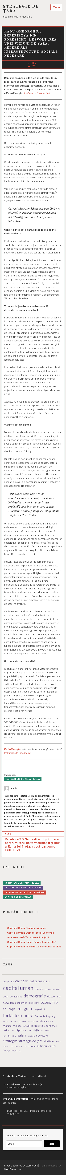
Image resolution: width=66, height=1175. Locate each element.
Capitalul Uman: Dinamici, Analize (26, 928)
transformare (11, 826)
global (7, 802)
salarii (22, 1035)
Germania (40, 1016)
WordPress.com (12, 1169)
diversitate (31, 799)
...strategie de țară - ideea (23, 779)
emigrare (25, 1008)
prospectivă (18, 816)
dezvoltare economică (15, 1002)
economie (49, 1002)
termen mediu (35, 823)
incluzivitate (18, 802)
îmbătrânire (12, 1051)
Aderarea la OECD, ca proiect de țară (28, 937)
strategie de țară (30, 1041)
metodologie (42, 802)
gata (52, 1143)
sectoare (18, 819)
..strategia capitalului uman (23, 887)
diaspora (33, 1002)
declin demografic (12, 996)
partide (39, 809)
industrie (7, 1021)
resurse (56, 816)
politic (6, 1030)
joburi (24, 1022)
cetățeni (23, 796)
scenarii (8, 819)
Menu (56, 7)
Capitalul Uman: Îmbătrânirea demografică (31, 942)
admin (14, 788)
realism (47, 816)
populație (33, 1030)
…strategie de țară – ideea (21, 883)
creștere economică (53, 989)
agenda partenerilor (18, 897)
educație (9, 1009)
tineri (43, 1046)
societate (42, 1035)
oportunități (50, 1025)
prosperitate (45, 1031)
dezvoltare (54, 996)
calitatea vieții (40, 981)
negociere (21, 806)
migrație (7, 1025)
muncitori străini (21, 1025)
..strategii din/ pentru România (24, 892)
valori (22, 826)
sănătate (49, 1041)
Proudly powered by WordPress (21, 1165)
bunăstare (8, 981)
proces (7, 816)
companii (39, 989)
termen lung (20, 823)
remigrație (9, 1035)
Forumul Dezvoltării (17, 1098)
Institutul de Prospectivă (37, 93)
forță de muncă (18, 1015)
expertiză (43, 799)
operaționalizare (12, 809)
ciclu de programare (39, 796)
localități (31, 1022)
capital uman (18, 988)
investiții (17, 1022)
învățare (30, 802)
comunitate (18, 799)
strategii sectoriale (45, 819)
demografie (35, 995)
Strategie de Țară (21, 8)
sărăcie (57, 1042)
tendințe (8, 823)
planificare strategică (15, 813)
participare (28, 809)
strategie (29, 819)
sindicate (31, 1036)
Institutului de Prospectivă (17, 753)
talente (5, 1046)
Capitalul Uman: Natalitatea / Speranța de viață (34, 946)
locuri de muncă (44, 1021)
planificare (49, 809)
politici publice (36, 813)
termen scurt (51, 823)
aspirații (14, 796)
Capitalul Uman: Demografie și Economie (30, 932)
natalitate (37, 1025)
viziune (30, 826)
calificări (21, 981)
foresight (54, 799)
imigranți (50, 1016)
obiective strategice (39, 806)
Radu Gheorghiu (12, 749)
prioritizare (51, 813)
